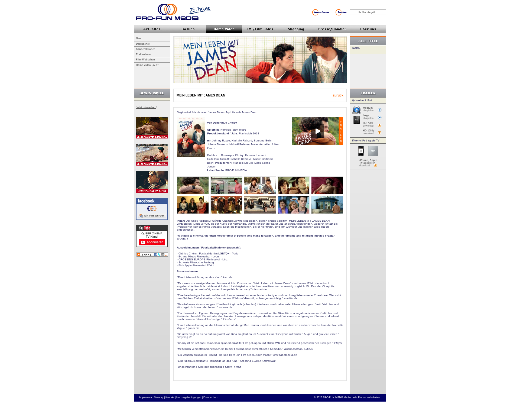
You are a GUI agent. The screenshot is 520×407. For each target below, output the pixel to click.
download (368, 124)
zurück (338, 95)
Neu (138, 38)
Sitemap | (159, 397)
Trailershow (143, 54)
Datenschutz (210, 397)
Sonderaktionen (145, 49)
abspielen (368, 109)
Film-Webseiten (145, 59)
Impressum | (146, 397)
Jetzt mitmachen (146, 107)
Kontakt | (170, 397)
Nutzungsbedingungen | (189, 397)
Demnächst (143, 44)
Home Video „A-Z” (147, 65)
